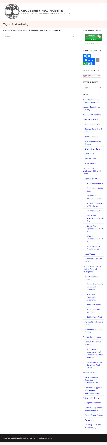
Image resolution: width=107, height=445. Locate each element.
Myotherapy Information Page (94, 197)
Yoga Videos (90, 254)
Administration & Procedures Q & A (94, 247)
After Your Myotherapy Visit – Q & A (95, 239)
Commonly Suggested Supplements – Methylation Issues (93, 390)
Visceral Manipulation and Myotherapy (93, 409)
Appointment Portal (92, 124)
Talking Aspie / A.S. (94, 317)
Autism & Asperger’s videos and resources (95, 287)
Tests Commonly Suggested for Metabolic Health (91, 380)
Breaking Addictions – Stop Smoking (93, 426)
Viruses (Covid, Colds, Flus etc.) (91, 108)
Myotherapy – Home (93, 178)
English (89, 76)
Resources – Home (90, 372)
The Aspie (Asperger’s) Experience (91, 297)
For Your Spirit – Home (92, 337)
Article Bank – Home (91, 398)
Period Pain (89, 420)
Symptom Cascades (93, 403)
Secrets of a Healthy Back (95, 189)
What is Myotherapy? (95, 183)
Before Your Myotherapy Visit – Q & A (95, 218)
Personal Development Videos (94, 323)
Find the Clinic (90, 159)
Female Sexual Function (94, 415)
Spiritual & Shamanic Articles (93, 343)
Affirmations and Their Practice (94, 330)
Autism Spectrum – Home (92, 278)
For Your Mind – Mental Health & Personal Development (92, 269)
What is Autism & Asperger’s (93, 310)
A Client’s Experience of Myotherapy (95, 204)
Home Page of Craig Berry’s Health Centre (91, 100)
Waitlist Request (91, 137)
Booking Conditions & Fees (93, 130)
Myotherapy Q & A (94, 211)
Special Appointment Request (93, 142)
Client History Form (92, 149)
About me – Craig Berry (92, 114)
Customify (47, 438)
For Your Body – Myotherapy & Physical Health (92, 171)
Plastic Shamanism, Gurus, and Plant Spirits (94, 365)
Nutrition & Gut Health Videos (93, 260)
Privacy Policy (90, 163)
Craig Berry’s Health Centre (42, 10)
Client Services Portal (91, 119)
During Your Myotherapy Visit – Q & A (95, 228)
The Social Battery (94, 305)
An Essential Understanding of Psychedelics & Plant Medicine (95, 353)
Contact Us (89, 154)
